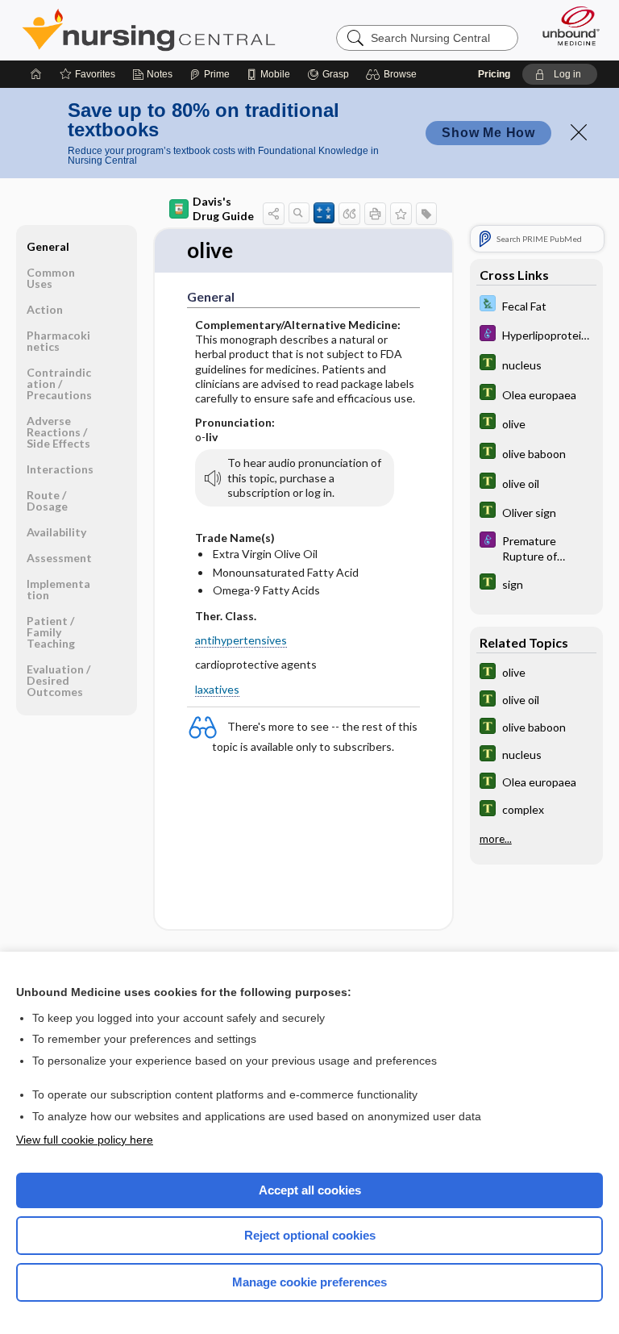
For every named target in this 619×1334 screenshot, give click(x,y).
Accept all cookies (310, 1190)
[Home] (36, 74)
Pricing (494, 74)
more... (496, 838)
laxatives (217, 689)
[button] (394, 74)
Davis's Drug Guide (223, 208)
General (48, 246)
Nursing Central (149, 30)
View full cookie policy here (84, 1139)
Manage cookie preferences (309, 1282)
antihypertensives (241, 640)
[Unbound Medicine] (565, 26)
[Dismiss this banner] (579, 132)
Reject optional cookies (310, 1235)
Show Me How (488, 133)
